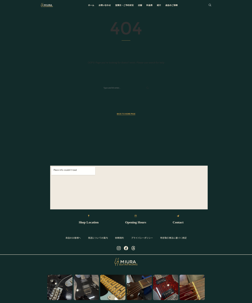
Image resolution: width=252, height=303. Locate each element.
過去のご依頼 (171, 5)
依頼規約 (119, 237)
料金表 (149, 5)
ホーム (91, 5)
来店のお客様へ (73, 237)
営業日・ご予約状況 (124, 5)
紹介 (159, 5)
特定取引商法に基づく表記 (173, 237)
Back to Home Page (126, 113)
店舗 (140, 5)
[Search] (209, 5)
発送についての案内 (98, 237)
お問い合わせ (105, 5)
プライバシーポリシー (142, 237)
